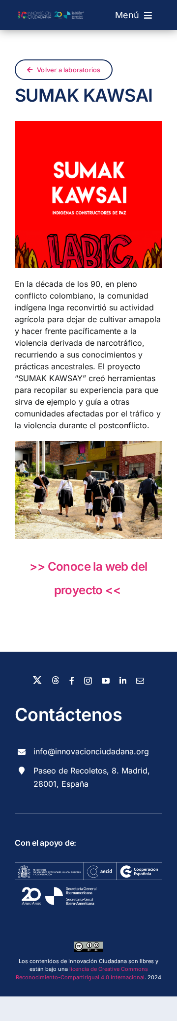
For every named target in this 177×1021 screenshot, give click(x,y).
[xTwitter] (37, 680)
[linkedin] (122, 681)
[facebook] (71, 681)
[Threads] (55, 680)
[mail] (140, 681)
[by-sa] (88, 945)
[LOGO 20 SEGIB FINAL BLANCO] (59, 884)
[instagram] (88, 681)
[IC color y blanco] (51, 8)
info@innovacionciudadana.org (91, 751)
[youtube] (106, 681)
